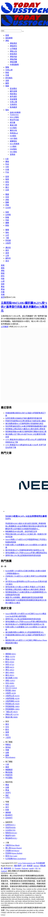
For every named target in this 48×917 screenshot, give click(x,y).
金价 (9, 672)
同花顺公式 (12, 704)
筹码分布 (13, 130)
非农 (9, 664)
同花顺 (8, 240)
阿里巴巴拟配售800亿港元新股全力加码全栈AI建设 (25, 421)
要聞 (7, 230)
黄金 (10, 657)
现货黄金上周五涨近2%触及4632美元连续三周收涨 (25, 429)
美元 (9, 675)
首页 (2, 297)
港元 (9, 670)
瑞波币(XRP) (10, 835)
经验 (7, 182)
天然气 (8, 793)
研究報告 (9, 78)
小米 (7, 764)
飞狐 (7, 238)
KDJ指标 (13, 128)
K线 (6, 159)
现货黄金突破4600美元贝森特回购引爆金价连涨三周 (25, 431)
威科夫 (8, 258)
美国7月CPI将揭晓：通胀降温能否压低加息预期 (24, 597)
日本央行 (9, 818)
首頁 (7, 35)
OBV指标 (13, 138)
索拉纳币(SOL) (11, 838)
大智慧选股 (12, 698)
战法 (7, 185)
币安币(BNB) (10, 828)
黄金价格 (11, 717)
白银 (7, 787)
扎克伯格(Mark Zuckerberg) (15, 859)
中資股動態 (14, 65)
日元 (9, 683)
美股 (2, 268)
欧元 (9, 662)
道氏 (7, 250)
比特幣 (8, 215)
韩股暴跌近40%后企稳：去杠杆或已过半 (21, 531)
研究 (2, 276)
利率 (7, 810)
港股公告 (13, 51)
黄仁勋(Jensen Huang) (13, 848)
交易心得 (9, 70)
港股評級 (13, 59)
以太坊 (8, 208)
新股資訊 (13, 54)
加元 (7, 735)
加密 (7, 212)
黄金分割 (13, 125)
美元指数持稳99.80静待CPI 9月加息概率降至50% (24, 632)
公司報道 (13, 49)
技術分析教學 (15, 112)
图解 (7, 202)
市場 (7, 75)
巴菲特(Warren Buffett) (13, 853)
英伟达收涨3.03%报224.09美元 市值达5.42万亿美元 (25, 587)
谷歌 (7, 753)
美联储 (10, 654)
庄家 (7, 190)
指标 (7, 110)
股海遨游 (13, 107)
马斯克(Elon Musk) (12, 845)
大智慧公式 (12, 696)
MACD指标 (14, 117)
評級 (7, 205)
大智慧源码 (12, 701)
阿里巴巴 (9, 775)
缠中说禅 (13, 91)
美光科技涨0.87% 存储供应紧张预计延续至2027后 (24, 550)
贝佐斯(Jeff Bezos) (12, 851)
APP (24, 866)
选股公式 (12, 714)
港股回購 (13, 62)
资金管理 (13, 99)
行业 (7, 172)
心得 (2, 281)
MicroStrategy (10, 757)
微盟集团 (9, 770)
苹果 (7, 750)
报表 (7, 179)
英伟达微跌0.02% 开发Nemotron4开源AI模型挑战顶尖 (26, 553)
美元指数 (11, 678)
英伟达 (8, 747)
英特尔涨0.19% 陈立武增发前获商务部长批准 (23, 555)
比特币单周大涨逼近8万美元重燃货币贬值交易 (23, 418)
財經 (7, 73)
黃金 (2, 287)
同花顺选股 (12, 706)
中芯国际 (9, 778)
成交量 (12, 122)
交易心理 (13, 102)
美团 (7, 767)
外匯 (2, 292)
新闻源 (29, 866)
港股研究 (13, 46)
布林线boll (14, 133)
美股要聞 (9, 38)
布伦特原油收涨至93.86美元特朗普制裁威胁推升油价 (26, 426)
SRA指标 (13, 152)
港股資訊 (13, 43)
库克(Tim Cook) (11, 856)
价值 (7, 169)
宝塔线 (12, 154)
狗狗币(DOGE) (11, 833)
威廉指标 (13, 141)
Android (4, 871)
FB (36, 868)
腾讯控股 (9, 772)
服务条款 (7, 868)
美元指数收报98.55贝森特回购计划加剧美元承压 (24, 424)
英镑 (9, 667)
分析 (7, 167)
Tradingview (14, 115)
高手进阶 (13, 96)
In (39, 868)
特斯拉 (8, 745)
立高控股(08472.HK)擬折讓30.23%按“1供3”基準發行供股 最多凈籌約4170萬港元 (24, 306)
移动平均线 (14, 120)
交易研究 (13, 104)
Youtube (18, 868)
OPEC (7, 797)
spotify (31, 868)
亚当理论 (13, 88)
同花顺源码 (12, 709)
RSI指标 (13, 136)
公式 (7, 235)
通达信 (8, 248)
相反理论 (13, 94)
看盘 (7, 194)
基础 (7, 161)
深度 (7, 81)
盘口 (7, 187)
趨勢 (7, 83)
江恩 (7, 256)
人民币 (8, 737)
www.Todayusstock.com (26, 863)
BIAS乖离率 (14, 144)
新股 (7, 225)
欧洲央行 (9, 815)
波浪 (7, 253)
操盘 (7, 86)
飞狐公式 (11, 712)
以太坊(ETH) (10, 830)
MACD (11, 688)
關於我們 (17, 866)
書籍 (7, 223)
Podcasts (25, 868)
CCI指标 (13, 146)
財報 (7, 217)
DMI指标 (13, 149)
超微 (7, 755)
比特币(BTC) (10, 825)
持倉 (7, 220)
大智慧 (8, 243)
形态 (7, 164)
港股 (7, 41)
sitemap (36, 866)
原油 (2, 289)
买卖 (7, 197)
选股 (7, 200)
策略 (7, 67)
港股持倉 (13, 57)
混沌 (7, 261)
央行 (7, 807)
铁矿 (7, 795)
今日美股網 (40, 863)
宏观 (7, 177)
